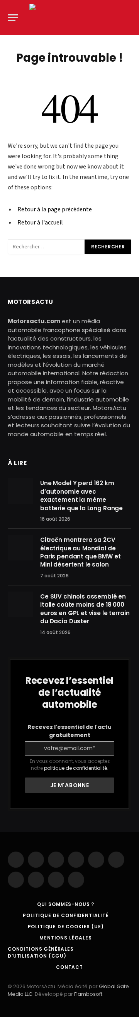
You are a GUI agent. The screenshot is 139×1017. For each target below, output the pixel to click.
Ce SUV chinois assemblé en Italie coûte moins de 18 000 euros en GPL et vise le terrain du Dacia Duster (84, 608)
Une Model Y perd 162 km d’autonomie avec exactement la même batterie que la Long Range (81, 495)
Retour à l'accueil (40, 222)
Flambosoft (88, 994)
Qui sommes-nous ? (65, 904)
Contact (69, 967)
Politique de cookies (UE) (66, 926)
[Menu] (13, 17)
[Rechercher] (130, 17)
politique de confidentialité (75, 768)
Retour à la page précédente (54, 209)
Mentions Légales (65, 937)
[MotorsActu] (71, 17)
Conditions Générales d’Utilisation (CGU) (41, 952)
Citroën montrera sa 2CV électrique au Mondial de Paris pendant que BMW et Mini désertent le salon (80, 552)
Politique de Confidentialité (65, 915)
